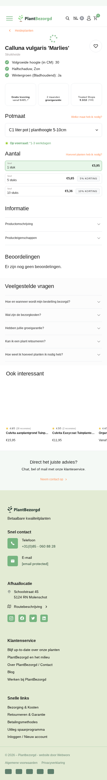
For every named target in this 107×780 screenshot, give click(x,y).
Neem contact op (51, 479)
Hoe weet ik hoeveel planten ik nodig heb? (34, 354)
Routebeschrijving (28, 607)
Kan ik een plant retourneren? (25, 341)
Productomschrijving (19, 224)
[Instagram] (11, 618)
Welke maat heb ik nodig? (86, 116)
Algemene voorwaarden (21, 763)
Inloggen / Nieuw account (27, 737)
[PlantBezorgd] (35, 18)
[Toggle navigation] (9, 18)
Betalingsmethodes (22, 722)
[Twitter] (33, 618)
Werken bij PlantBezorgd (26, 679)
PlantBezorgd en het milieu (28, 657)
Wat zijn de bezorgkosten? (23, 315)
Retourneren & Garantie (26, 714)
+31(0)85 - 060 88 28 (38, 546)
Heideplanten (24, 30)
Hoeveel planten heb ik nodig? (84, 154)
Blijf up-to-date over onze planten (33, 650)
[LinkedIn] (44, 618)
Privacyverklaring (53, 763)
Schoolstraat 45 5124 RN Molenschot (30, 594)
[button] (67, 18)
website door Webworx (54, 755)
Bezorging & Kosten (23, 707)
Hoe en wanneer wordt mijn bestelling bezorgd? (37, 301)
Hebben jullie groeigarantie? (24, 328)
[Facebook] (22, 618)
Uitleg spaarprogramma (26, 729)
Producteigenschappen (21, 238)
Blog (10, 672)
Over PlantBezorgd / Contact (30, 665)
